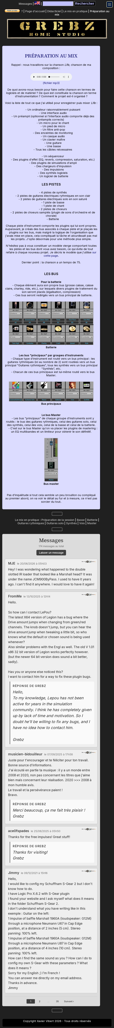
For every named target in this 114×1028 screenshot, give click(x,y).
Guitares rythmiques (31, 523)
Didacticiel (54, 11)
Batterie (92, 520)
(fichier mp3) (51, 83)
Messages (25, 3)
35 (57, 1001)
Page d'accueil (35, 11)
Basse (81, 520)
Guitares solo (55, 523)
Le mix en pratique (75, 11)
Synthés (71, 523)
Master (92, 523)
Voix (82, 523)
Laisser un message (51, 552)
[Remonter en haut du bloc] (89, 562)
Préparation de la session (57, 520)
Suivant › (69, 1001)
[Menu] (109, 4)
